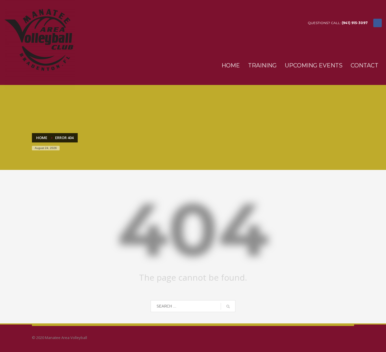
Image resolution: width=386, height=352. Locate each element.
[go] (228, 306)
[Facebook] (377, 23)
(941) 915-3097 (355, 23)
